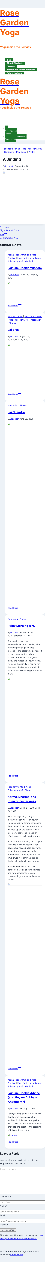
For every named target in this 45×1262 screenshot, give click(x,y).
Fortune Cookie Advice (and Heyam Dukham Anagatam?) (24, 1097)
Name (3, 1206)
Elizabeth (9, 166)
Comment (5, 1197)
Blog (9, 60)
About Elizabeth (15, 63)
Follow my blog (14, 73)
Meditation (21, 152)
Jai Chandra (16, 412)
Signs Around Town (9, 229)
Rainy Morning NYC (21, 626)
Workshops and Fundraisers (21, 70)
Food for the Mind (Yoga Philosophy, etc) (22, 149)
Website (4, 1224)
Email (3, 1215)
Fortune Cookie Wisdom (25, 268)
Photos (31, 152)
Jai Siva (13, 330)
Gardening (9, 152)
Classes (11, 66)
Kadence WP (16, 1254)
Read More (14, 305)
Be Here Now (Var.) (9, 236)
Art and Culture (15, 316)
